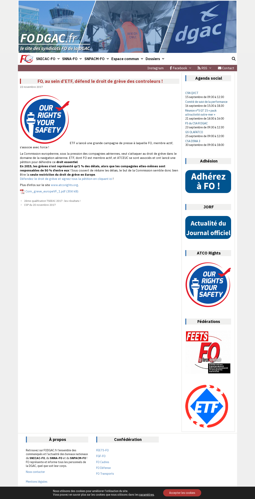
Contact (227, 68)
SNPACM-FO (94, 58)
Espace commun (125, 58)
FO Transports (105, 473)
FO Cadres (102, 462)
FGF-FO (101, 456)
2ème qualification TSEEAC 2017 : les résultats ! (52, 201)
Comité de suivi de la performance (206, 102)
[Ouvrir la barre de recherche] (233, 59)
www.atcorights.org (64, 185)
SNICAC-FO (45, 58)
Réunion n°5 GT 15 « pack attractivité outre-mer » (201, 112)
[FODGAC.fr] (26, 59)
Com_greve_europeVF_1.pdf (46, 191)
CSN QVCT (191, 93)
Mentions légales (36, 481)
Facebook (179, 68)
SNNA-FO (69, 58)
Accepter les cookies (182, 493)
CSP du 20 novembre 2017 (40, 205)
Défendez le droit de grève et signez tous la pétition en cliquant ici (66, 179)
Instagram (155, 68)
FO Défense (103, 468)
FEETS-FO (102, 450)
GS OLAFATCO (194, 132)
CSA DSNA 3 (192, 141)
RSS (204, 68)
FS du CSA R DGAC (196, 123)
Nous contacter (35, 472)
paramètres (146, 494)
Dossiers (153, 58)
